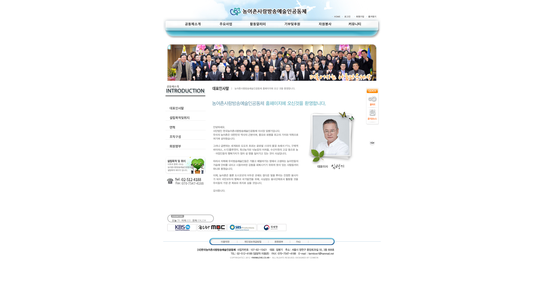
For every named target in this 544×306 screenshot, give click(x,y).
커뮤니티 (354, 24)
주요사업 (226, 24)
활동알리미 (258, 24)
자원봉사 (325, 24)
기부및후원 (292, 24)
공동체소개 (193, 24)
